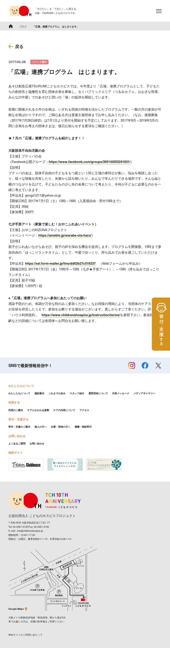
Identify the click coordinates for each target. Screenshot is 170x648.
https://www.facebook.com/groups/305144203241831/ (89, 161)
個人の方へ (41, 426)
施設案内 (39, 393)
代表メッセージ (120, 393)
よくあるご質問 (16, 443)
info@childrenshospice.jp (30, 530)
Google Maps (16, 608)
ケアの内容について (64, 410)
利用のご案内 (15, 410)
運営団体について (98, 393)
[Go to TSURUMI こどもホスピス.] (10, 26)
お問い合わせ (37, 443)
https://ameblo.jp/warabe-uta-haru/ (64, 235)
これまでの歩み (57, 393)
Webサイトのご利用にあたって (25, 634)
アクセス (84, 410)
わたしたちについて (19, 393)
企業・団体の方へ (60, 426)
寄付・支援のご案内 (19, 426)
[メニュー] (159, 11)
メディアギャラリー (144, 393)
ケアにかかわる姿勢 (38, 410)
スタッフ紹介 (77, 393)
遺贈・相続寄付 (83, 426)
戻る (19, 46)
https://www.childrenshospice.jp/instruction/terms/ (81, 314)
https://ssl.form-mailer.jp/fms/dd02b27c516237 (60, 263)
